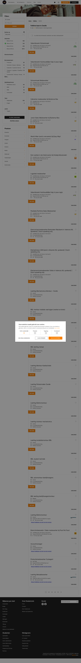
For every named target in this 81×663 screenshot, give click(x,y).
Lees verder (57, 328)
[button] (24, 338)
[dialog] (40, 331)
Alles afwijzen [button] (41, 338)
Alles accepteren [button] (55, 338)
